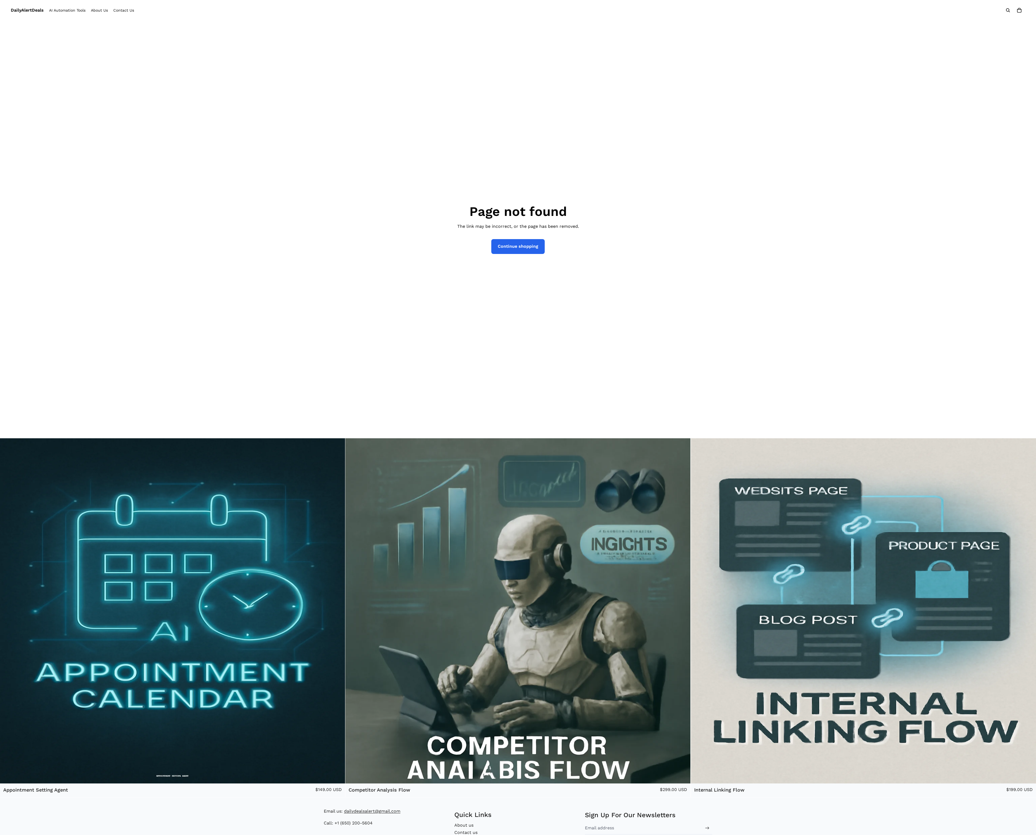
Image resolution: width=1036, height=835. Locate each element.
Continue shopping (518, 246)
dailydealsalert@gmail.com (372, 811)
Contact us (466, 832)
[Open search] (1008, 10)
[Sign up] (707, 828)
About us (463, 825)
